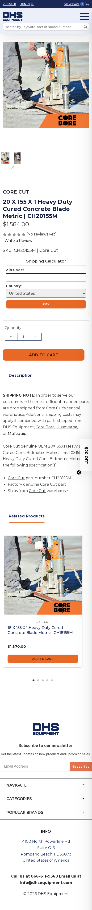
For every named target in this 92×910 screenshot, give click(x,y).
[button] (86, 455)
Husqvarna (66, 427)
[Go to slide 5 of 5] (52, 680)
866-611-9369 (44, 876)
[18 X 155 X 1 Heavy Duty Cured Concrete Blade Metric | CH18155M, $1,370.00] (43, 575)
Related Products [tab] (27, 516)
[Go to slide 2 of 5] (38, 680)
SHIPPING (12, 395)
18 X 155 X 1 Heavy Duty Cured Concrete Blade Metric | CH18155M (40, 630)
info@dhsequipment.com (46, 882)
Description (21, 375)
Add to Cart (43, 659)
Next (11, 168)
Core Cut (54, 408)
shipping (54, 414)
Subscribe (81, 766)
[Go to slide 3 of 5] (43, 680)
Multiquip (17, 433)
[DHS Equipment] (46, 729)
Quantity (13, 328)
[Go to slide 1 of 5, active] (33, 680)
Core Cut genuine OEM (25, 446)
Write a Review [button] (18, 240)
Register (9, 4)
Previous (11, 148)
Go (46, 304)
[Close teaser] (78, 472)
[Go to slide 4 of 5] (47, 680)
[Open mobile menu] (84, 16)
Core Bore (45, 427)
